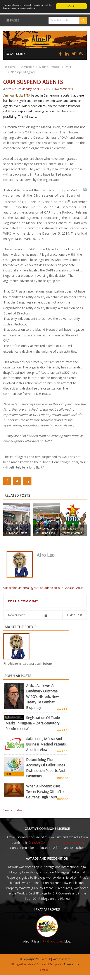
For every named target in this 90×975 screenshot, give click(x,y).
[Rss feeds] (81, 53)
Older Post (74, 615)
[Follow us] (74, 53)
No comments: (64, 89)
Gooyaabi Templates (50, 964)
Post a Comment (23, 601)
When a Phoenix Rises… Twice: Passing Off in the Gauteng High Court (45, 791)
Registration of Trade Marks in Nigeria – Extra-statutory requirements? (32, 723)
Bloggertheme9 (21, 964)
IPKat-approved (53, 941)
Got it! (71, 6)
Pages (14, 20)
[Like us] (60, 53)
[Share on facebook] (7, 481)
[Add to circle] (67, 53)
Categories (17, 54)
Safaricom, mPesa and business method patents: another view (46, 744)
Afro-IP (46, 959)
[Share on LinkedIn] (27, 481)
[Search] (83, 20)
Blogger (45, 969)
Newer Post (16, 615)
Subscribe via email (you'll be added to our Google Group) (44, 588)
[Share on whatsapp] (36, 481)
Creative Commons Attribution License (55, 842)
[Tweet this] (17, 481)
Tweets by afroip (13, 810)
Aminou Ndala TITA (16, 95)
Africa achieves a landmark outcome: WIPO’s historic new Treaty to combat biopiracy (42, 696)
